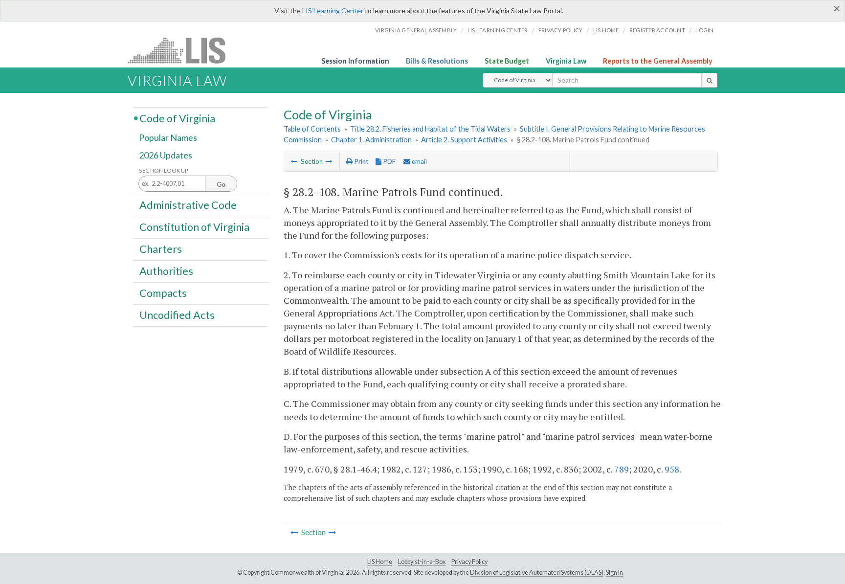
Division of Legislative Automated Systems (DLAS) (536, 572)
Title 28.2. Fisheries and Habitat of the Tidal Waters (430, 129)
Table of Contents (312, 129)
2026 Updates (165, 155)
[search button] (709, 80)
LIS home (606, 30)
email (418, 161)
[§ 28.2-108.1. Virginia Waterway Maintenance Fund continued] (329, 161)
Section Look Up (163, 170)
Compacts (163, 293)
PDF (388, 161)
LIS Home (379, 561)
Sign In (614, 572)
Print (360, 161)
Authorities (166, 271)
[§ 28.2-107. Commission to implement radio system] (294, 161)
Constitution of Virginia (194, 226)
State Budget (507, 61)
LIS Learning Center (332, 10)
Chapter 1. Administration (371, 139)
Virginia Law (566, 61)
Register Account (657, 30)
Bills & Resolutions (437, 61)
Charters (160, 249)
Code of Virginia (177, 118)
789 (621, 469)
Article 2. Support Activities (464, 139)
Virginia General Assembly (416, 30)
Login (704, 30)
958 (672, 469)
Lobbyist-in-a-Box (421, 561)
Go (221, 184)
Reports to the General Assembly (657, 61)
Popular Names (168, 138)
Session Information (355, 61)
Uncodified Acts (177, 315)
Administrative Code (188, 204)
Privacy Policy (560, 30)
